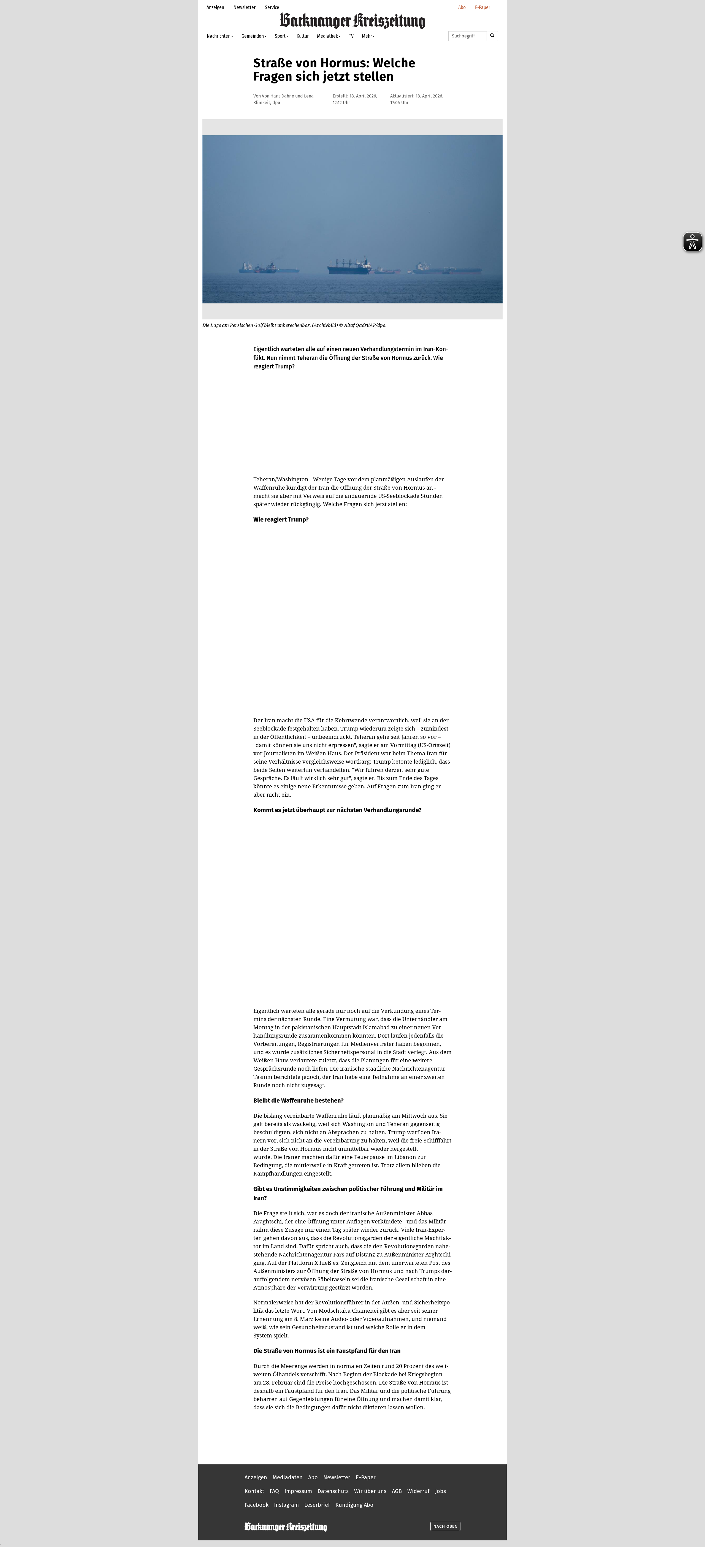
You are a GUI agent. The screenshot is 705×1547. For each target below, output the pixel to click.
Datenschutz (333, 1491)
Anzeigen (215, 7)
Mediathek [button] (327, 36)
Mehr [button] (367, 36)
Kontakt (254, 1491)
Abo (462, 7)
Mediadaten (288, 1477)
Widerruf (418, 1491)
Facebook (257, 1505)
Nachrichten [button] (219, 36)
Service (272, 7)
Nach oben (445, 1526)
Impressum (298, 1491)
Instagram (286, 1505)
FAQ (274, 1491)
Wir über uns (370, 1491)
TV (351, 36)
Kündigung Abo (354, 1505)
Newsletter (245, 7)
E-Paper (482, 7)
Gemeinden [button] (253, 36)
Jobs (440, 1491)
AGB (397, 1491)
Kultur (303, 36)
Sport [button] (280, 36)
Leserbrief (317, 1505)
